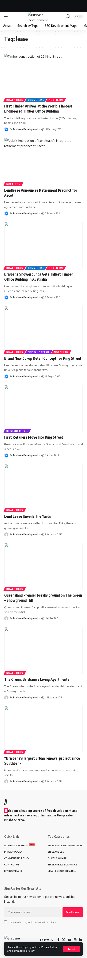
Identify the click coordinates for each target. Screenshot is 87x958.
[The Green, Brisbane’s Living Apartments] (43, 650)
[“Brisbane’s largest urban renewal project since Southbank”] (43, 729)
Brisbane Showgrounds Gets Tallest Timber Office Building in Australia (38, 276)
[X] (63, 940)
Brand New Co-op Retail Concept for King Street (42, 358)
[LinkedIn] (80, 940)
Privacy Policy (49, 947)
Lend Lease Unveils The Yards (27, 516)
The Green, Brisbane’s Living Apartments (36, 679)
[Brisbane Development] (43, 16)
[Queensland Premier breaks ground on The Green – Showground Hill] (43, 566)
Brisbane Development (25, 129)
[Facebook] (58, 940)
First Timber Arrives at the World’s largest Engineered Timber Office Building (38, 108)
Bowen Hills (14, 100)
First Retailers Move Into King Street (33, 437)
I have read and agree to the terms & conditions (32, 922)
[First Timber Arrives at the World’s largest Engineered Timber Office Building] (43, 77)
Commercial (36, 100)
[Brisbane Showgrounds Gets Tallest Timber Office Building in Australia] (43, 245)
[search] (68, 16)
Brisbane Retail (38, 352)
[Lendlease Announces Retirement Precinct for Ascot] (43, 161)
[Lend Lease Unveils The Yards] (43, 487)
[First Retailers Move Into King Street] (43, 408)
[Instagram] (75, 940)
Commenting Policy (23, 950)
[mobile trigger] (7, 16)
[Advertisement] (43, 5)
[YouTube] (69, 940)
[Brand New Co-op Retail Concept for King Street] (43, 329)
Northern (56, 100)
